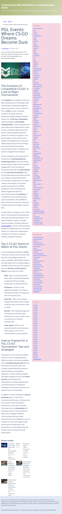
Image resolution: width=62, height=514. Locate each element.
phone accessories (37, 70)
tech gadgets (36, 111)
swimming (35, 271)
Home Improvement (37, 28)
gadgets (35, 129)
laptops (35, 173)
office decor (35, 91)
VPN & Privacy (36, 106)
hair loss (35, 248)
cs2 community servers (38, 277)
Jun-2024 (35, 332)
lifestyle (35, 119)
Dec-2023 (35, 323)
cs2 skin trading (36, 257)
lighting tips (35, 155)
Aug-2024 (35, 328)
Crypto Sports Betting (37, 218)
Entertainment (36, 55)
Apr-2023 (35, 317)
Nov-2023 (35, 346)
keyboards (35, 205)
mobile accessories (37, 104)
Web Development (37, 35)
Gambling (35, 79)
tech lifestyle (36, 77)
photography (36, 117)
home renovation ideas (38, 237)
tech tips (35, 128)
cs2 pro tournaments (37, 280)
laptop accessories (37, 153)
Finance (35, 32)
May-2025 (35, 357)
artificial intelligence (37, 250)
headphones (36, 195)
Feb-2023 (35, 343)
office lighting (36, 204)
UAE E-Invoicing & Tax (38, 222)
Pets (34, 30)
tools (34, 140)
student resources (37, 160)
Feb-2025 (35, 352)
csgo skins (35, 251)
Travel (34, 43)
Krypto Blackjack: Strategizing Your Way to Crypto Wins (11, 465)
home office (35, 82)
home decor (35, 120)
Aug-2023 (35, 308)
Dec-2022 (35, 310)
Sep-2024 (35, 339)
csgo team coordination (38, 282)
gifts (34, 81)
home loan (35, 241)
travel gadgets (36, 167)
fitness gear (35, 131)
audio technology (37, 147)
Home (4, 21)
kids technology (36, 157)
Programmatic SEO (37, 68)
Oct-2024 (35, 319)
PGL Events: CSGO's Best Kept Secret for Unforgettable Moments (12, 448)
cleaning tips (36, 122)
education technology (37, 242)
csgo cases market (37, 264)
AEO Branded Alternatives (38, 211)
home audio (35, 73)
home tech (35, 207)
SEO (34, 59)
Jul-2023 (35, 327)
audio (34, 182)
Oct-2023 (35, 321)
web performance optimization (39, 255)
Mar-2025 (35, 355)
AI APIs (34, 102)
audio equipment (37, 95)
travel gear (35, 64)
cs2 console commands (38, 253)
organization (36, 196)
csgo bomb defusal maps (38, 261)
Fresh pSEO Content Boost (38, 213)
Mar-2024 (35, 325)
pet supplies (35, 90)
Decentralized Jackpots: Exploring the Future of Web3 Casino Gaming (12, 484)
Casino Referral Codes (38, 223)
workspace (35, 100)
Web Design (35, 53)
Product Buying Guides (38, 187)
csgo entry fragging (37, 286)
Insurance (35, 48)
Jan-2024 (35, 345)
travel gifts (35, 169)
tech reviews (36, 99)
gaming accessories (37, 97)
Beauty (34, 61)
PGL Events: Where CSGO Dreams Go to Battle (26, 447)
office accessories (37, 184)
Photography (36, 46)
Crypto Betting (36, 220)
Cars (34, 57)
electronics (35, 193)
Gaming (10, 21)
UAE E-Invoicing (36, 93)
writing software (36, 279)
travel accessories (37, 126)
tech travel (35, 142)
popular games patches (38, 266)
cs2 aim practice (36, 246)
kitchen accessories (37, 180)
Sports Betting (36, 209)
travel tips (35, 191)
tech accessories (36, 75)
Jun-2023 (35, 316)
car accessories (36, 88)
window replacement (37, 288)
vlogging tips (36, 171)
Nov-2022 (35, 348)
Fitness (34, 52)
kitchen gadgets (36, 176)
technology (35, 62)
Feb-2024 (35, 337)
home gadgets (36, 178)
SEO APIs (35, 72)
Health (34, 39)
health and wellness (37, 108)
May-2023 (35, 307)
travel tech (35, 202)
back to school (36, 144)
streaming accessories (38, 158)
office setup (35, 175)
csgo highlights (36, 268)
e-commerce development (39, 244)
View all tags (36, 291)
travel (34, 164)
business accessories (37, 86)
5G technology (36, 262)
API (34, 214)
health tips (35, 151)
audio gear (35, 137)
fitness (34, 133)
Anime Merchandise (37, 113)
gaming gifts (36, 146)
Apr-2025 (35, 354)
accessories (35, 115)
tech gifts (35, 162)
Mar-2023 (35, 334)
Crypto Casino (36, 216)
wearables (35, 166)
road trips (35, 259)
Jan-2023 (35, 312)
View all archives (37, 359)
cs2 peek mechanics (37, 273)
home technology (37, 198)
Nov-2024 (35, 314)
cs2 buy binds (6, 226)
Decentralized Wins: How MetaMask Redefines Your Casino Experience (27, 466)
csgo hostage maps (37, 289)
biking (34, 149)
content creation (36, 189)
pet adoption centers (37, 239)
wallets (34, 200)
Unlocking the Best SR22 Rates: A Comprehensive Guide (27, 6)
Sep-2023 (35, 330)
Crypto (34, 185)
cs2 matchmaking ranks (38, 275)
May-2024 (35, 341)
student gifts (36, 109)
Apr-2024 (35, 305)
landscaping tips (36, 284)
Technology (35, 41)
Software (35, 44)
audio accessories (37, 135)
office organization (37, 84)
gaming (35, 66)
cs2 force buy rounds (37, 270)
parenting (35, 138)
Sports (34, 50)
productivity (35, 124)
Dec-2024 (35, 350)
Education (35, 34)
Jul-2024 (35, 336)
